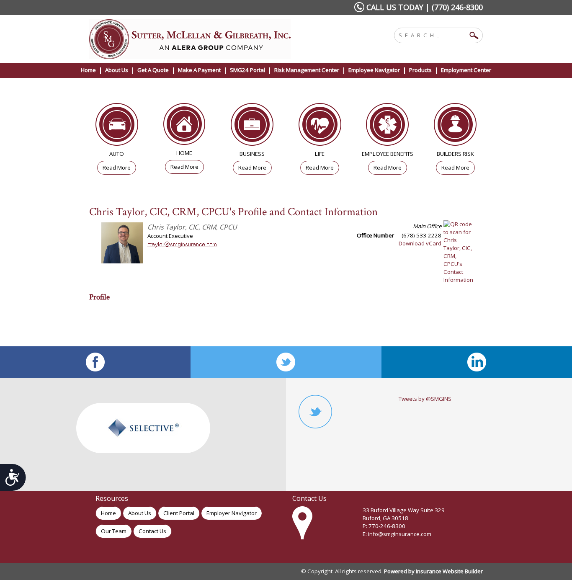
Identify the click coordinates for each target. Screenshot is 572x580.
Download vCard (420, 243)
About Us (139, 513)
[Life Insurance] (320, 126)
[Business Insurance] (252, 126)
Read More (117, 167)
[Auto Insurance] (116, 126)
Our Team (113, 531)
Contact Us (152, 531)
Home (108, 513)
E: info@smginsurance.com (397, 534)
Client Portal (178, 513)
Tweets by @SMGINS (425, 398)
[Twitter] (286, 362)
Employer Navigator (231, 513)
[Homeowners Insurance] (184, 126)
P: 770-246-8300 (384, 526)
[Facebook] (95, 362)
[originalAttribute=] (477, 362)
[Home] (201, 39)
